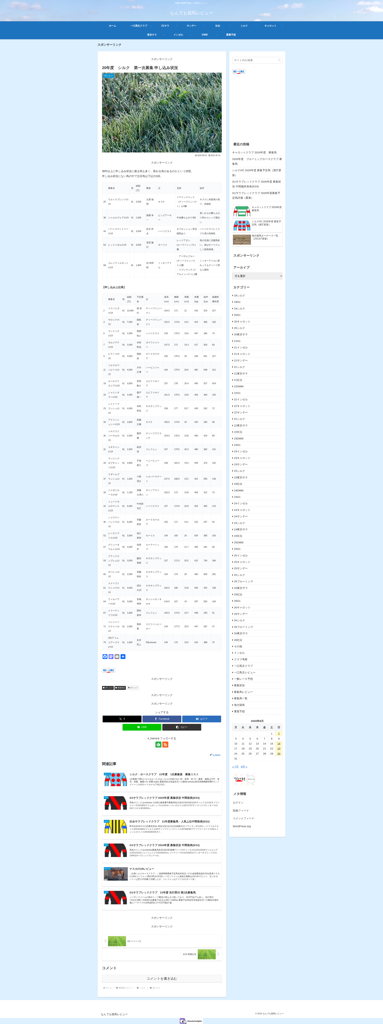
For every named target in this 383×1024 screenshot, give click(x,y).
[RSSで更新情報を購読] (165, 745)
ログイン (238, 802)
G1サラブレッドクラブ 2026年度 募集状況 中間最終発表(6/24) (256, 184)
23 (278, 748)
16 (278, 743)
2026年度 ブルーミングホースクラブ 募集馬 (257, 161)
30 (278, 753)
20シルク (109, 688)
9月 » (244, 766)
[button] (181, 727)
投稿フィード (241, 810)
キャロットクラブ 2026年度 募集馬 (254, 152)
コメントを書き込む (162, 978)
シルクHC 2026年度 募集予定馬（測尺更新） (256, 173)
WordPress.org (242, 826)
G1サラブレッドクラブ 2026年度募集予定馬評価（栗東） (256, 195)
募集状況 (121, 688)
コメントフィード (243, 818)
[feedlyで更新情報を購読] (158, 745)
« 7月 (235, 766)
